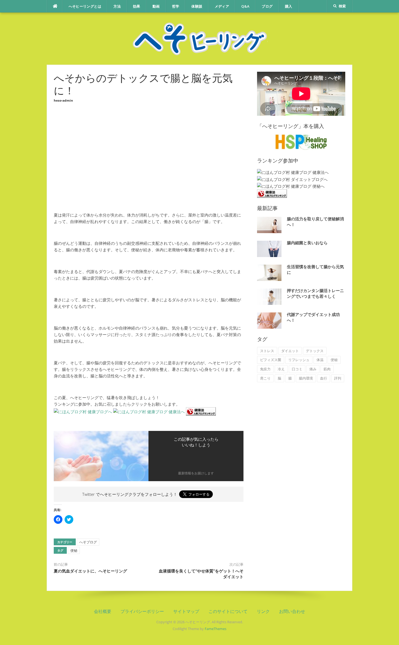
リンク (263, 611)
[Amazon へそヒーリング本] (301, 141)
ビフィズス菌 (270, 359)
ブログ (267, 6)
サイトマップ (186, 611)
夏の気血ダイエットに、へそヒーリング (90, 571)
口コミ (297, 369)
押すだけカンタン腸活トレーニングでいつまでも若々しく (315, 293)
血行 (323, 378)
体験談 (196, 6)
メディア (222, 6)
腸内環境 (306, 378)
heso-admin (63, 100)
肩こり (265, 378)
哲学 (175, 6)
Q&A (245, 6)
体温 (320, 359)
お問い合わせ (292, 611)
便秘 (73, 550)
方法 (117, 6)
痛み (312, 369)
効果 (136, 6)
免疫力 (265, 369)
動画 (156, 6)
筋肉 (327, 369)
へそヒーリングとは (85, 6)
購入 (288, 6)
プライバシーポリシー (142, 611)
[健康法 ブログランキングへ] (201, 411)
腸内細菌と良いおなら (307, 242)
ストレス (267, 350)
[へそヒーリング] (199, 38)
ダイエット (290, 350)
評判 (337, 378)
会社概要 (102, 611)
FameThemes (215, 628)
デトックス (315, 350)
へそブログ (88, 542)
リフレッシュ (298, 359)
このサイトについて (228, 611)
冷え (281, 369)
